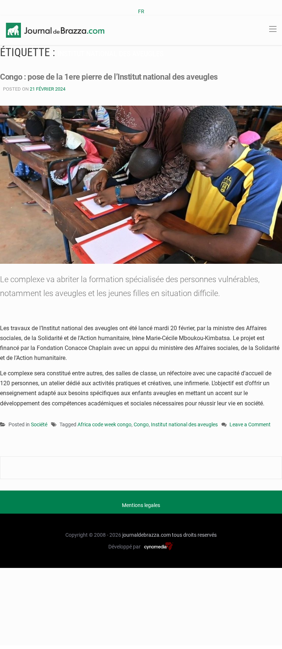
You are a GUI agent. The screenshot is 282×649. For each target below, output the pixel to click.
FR (141, 11)
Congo (141, 424)
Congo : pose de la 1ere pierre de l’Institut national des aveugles (109, 76)
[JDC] (55, 30)
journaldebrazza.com (146, 535)
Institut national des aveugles (184, 424)
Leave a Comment (250, 425)
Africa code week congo (104, 424)
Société (39, 424)
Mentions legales (141, 505)
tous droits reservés (194, 535)
